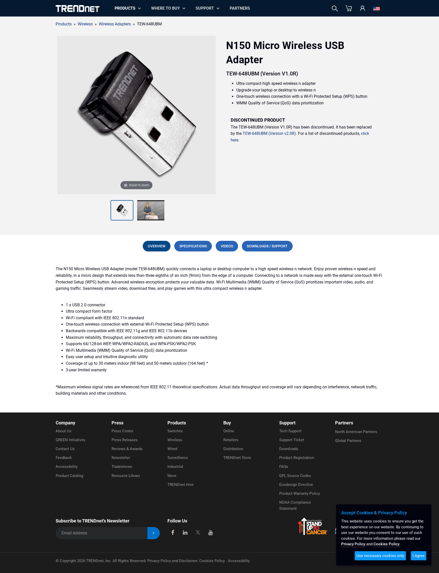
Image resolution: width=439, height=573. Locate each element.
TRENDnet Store (237, 457)
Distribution (233, 449)
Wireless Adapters (115, 24)
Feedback (64, 457)
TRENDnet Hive (180, 484)
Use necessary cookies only (380, 555)
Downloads (288, 449)
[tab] (156, 246)
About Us (63, 431)
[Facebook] (172, 532)
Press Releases (125, 440)
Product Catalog (69, 475)
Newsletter (121, 457)
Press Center (122, 431)
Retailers (230, 440)
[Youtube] (210, 532)
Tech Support (290, 431)
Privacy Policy (353, 544)
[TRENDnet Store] (348, 8)
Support (205, 8)
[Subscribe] (153, 533)
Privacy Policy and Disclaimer (172, 561)
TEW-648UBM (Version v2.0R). (270, 133)
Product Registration (296, 457)
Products (64, 24)
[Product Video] (150, 210)
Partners (240, 8)
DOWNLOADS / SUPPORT (267, 246)
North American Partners (356, 431)
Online (228, 431)
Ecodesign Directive (296, 484)
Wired (172, 449)
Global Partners (348, 440)
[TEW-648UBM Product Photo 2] (122, 210)
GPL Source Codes (295, 475)
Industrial (175, 466)
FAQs (283, 466)
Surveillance (177, 457)
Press (117, 422)
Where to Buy (165, 8)
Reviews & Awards (127, 449)
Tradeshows (122, 466)
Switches (175, 431)
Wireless (174, 440)
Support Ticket (291, 440)
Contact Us (65, 449)
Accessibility (66, 466)
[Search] (335, 8)
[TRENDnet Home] (77, 8)
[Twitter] (198, 532)
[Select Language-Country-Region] (376, 8)
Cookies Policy (212, 561)
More (171, 475)
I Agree (419, 555)
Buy (227, 422)
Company (65, 422)
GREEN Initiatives (70, 440)
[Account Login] (362, 8)
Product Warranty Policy (299, 493)
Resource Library (126, 475)
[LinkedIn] (185, 532)
